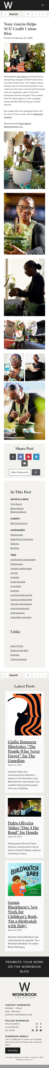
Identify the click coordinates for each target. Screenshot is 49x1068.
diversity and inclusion (21, 604)
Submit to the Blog (19, 650)
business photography (21, 599)
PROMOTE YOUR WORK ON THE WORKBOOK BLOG (24, 966)
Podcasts (14, 655)
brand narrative (17, 582)
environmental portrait (21, 595)
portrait (14, 573)
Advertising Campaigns (21, 539)
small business (17, 613)
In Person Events (18, 659)
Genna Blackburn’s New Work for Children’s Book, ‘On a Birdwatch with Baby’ (23, 914)
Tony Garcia (22, 76)
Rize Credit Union (18, 523)
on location (15, 586)
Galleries (14, 543)
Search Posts (16, 646)
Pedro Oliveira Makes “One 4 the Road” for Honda (23, 828)
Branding (14, 548)
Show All (13, 14)
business (14, 590)
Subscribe (13, 1050)
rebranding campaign (20, 617)
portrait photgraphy (19, 608)
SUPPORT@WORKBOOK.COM (18, 1015)
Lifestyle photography (21, 568)
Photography (16, 535)
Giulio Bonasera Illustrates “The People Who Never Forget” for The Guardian (24, 751)
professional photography (23, 559)
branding (14, 577)
